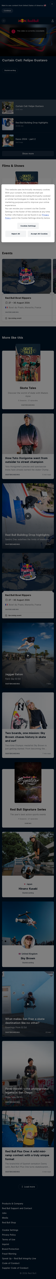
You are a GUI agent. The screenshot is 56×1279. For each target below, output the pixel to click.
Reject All (16, 234)
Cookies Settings (28, 226)
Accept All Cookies (39, 234)
